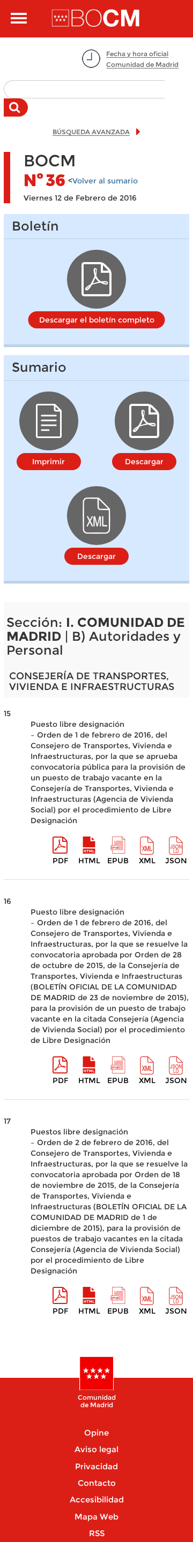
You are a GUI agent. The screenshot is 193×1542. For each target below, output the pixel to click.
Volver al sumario (105, 181)
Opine (96, 1433)
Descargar (144, 461)
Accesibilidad (97, 1499)
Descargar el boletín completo (96, 320)
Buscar (16, 113)
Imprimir (48, 461)
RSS (97, 1533)
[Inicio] (96, 19)
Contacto (97, 1483)
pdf (60, 860)
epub (118, 860)
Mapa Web (96, 1517)
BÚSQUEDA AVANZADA (91, 132)
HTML (89, 860)
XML (147, 860)
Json (176, 860)
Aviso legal (96, 1449)
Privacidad (96, 1466)
